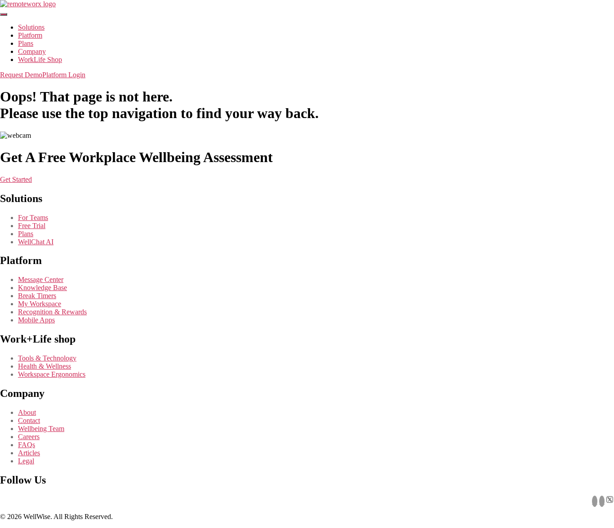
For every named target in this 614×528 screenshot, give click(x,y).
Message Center (40, 279)
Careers (29, 436)
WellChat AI (35, 242)
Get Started (16, 179)
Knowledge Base (42, 287)
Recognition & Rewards (52, 312)
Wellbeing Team (41, 428)
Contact (29, 420)
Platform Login (63, 75)
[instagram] (602, 501)
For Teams (33, 217)
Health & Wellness (44, 366)
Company (32, 51)
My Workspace (39, 304)
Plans (25, 43)
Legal (26, 461)
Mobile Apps (36, 320)
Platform (30, 35)
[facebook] (594, 501)
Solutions (31, 27)
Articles (29, 453)
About (27, 412)
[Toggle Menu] (3, 14)
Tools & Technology (47, 358)
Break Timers (37, 295)
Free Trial (31, 225)
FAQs (26, 445)
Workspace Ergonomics (51, 374)
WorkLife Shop (40, 59)
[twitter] (609, 501)
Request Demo (21, 75)
